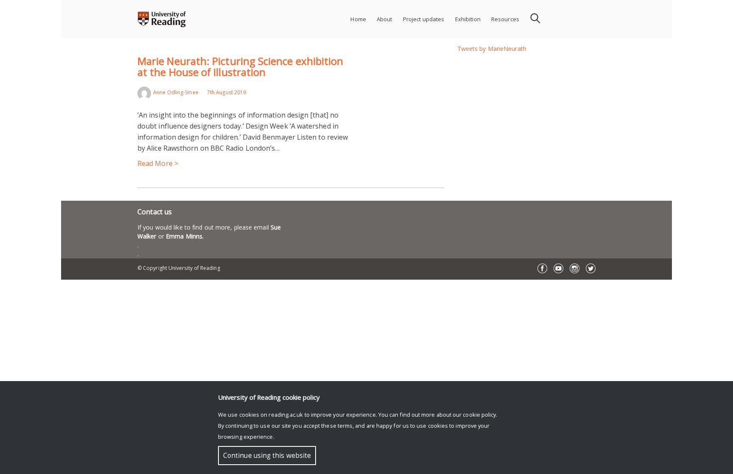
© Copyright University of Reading (178, 268)
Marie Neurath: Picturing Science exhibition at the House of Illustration (240, 66)
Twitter (591, 268)
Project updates (424, 19)
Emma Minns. (185, 236)
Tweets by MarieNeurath (491, 49)
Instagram (574, 268)
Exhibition (468, 19)
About (384, 19)
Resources (505, 19)
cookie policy (479, 414)
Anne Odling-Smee (176, 92)
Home (358, 19)
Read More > (157, 163)
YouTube (558, 268)
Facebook (542, 268)
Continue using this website (267, 455)
